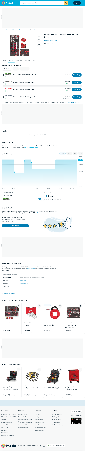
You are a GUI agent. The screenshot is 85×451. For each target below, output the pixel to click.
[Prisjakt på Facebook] (41, 445)
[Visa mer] (3, 75)
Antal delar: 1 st (48, 43)
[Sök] (66, 3)
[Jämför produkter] (39, 45)
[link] (12, 318)
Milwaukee (23, 280)
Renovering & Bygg (11, 29)
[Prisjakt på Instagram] (44, 445)
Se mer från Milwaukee (8, 293)
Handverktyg (26, 29)
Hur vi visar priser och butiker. (72, 102)
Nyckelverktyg (34, 29)
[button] (39, 35)
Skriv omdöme (53, 40)
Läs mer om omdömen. (43, 213)
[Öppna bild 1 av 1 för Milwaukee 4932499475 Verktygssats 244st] (19, 45)
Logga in (77, 3)
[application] (42, 172)
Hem (3, 29)
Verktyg (19, 29)
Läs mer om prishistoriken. (31, 147)
